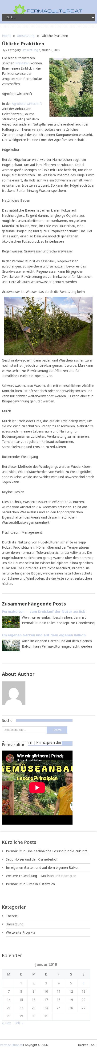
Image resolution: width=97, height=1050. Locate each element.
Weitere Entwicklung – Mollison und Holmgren (41, 875)
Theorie (12, 916)
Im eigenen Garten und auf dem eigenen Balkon (42, 867)
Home (6, 35)
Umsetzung (25, 35)
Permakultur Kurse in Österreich (30, 884)
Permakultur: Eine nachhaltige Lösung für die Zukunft (46, 851)
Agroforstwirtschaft (27, 103)
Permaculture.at (11, 1045)
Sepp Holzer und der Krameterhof (31, 859)
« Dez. (7, 1023)
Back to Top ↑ (87, 1045)
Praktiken (22, 63)
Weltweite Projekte (21, 932)
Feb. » (19, 1023)
